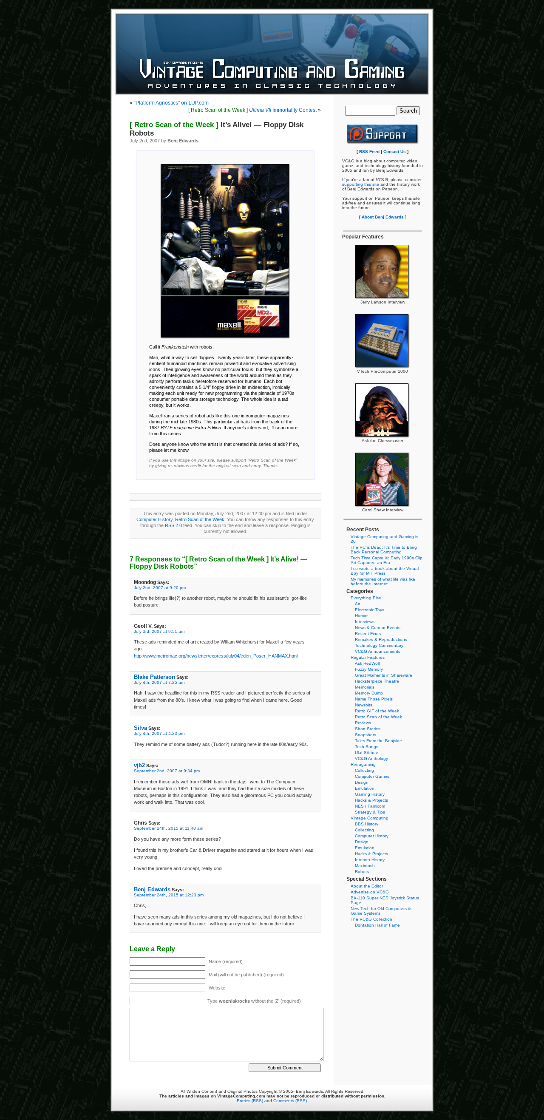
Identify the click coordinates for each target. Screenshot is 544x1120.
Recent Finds (368, 633)
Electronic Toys (369, 609)
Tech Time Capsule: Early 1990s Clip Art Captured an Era (386, 560)
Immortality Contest (252, 110)
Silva (140, 728)
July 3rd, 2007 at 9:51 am (159, 631)
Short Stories (367, 728)
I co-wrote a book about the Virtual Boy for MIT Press (385, 571)
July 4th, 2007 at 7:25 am (159, 682)
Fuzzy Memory (369, 669)
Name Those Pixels (374, 699)
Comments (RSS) (290, 1100)
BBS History (366, 824)
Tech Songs (366, 746)
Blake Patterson (154, 677)
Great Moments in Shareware (383, 675)
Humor (361, 615)
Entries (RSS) (250, 1100)
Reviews (363, 722)
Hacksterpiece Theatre (377, 681)
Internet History (370, 859)
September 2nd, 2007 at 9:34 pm (167, 770)
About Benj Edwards (383, 217)
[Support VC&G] (382, 143)
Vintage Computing (369, 818)
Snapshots (365, 734)
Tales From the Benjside (378, 740)
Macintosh (365, 865)
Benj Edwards (152, 889)
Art (357, 603)
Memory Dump (369, 693)
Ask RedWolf (367, 663)
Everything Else (366, 597)
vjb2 (139, 765)
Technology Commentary (379, 645)
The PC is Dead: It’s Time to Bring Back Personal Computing (384, 549)
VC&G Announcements (377, 651)
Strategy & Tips (370, 812)
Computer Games (372, 776)
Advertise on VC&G (370, 892)
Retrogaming (363, 764)
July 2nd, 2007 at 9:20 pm (160, 587)
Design (361, 782)
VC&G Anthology (371, 758)
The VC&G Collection (371, 919)
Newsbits (363, 705)
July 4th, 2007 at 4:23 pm (159, 733)
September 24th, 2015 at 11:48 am (168, 828)
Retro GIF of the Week (377, 711)
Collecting (364, 770)
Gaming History (370, 794)
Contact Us (394, 151)
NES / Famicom (370, 806)
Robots (362, 871)
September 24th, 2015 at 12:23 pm (169, 895)
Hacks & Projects (371, 800)
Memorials (364, 687)
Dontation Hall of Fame (377, 925)
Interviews (364, 621)
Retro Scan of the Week (199, 519)
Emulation (364, 788)
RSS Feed (369, 151)
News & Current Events (377, 627)
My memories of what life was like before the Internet (383, 581)
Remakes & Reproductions (381, 639)
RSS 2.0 (173, 525)
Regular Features (368, 657)
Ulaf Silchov (366, 752)
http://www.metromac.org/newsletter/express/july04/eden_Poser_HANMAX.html (216, 655)
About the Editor (367, 886)
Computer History (154, 519)
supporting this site (360, 184)
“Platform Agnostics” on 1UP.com (171, 103)
